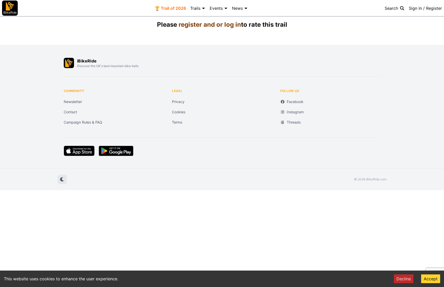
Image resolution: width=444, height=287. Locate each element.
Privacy (178, 101)
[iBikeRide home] (69, 63)
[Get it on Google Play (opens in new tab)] (116, 151)
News (237, 8)
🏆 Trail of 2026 (170, 8)
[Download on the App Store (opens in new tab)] (79, 151)
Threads (294, 122)
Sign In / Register (425, 8)
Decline (403, 278)
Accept (431, 278)
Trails (195, 8)
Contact (70, 112)
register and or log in (210, 24)
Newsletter (73, 101)
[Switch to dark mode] (62, 179)
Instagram (295, 112)
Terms (177, 122)
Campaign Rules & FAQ (83, 122)
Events (216, 8)
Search (391, 8)
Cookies (178, 112)
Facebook (295, 101)
